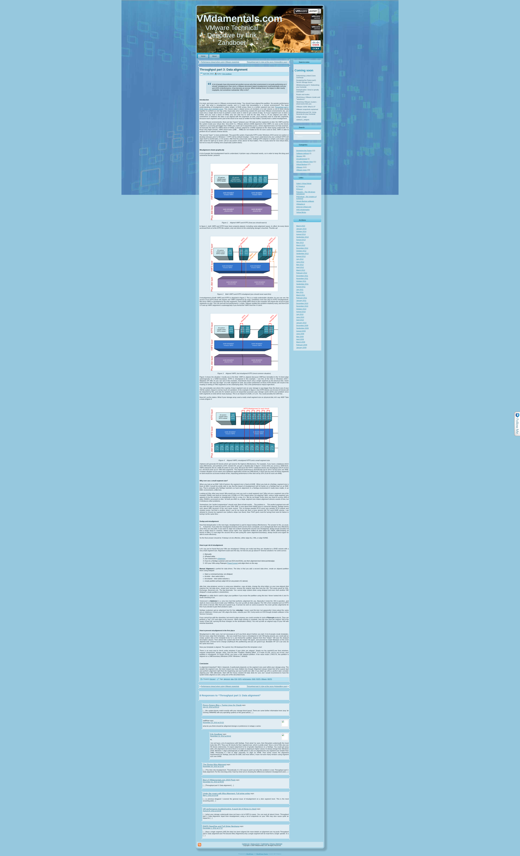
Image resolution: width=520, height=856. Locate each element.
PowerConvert (232, 563)
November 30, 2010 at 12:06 (213, 766)
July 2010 (299, 314)
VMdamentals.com (239, 18)
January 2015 (301, 229)
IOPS (240, 679)
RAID (253, 679)
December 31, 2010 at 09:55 (213, 782)
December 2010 (302, 303)
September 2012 (302, 254)
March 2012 (300, 270)
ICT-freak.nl (300, 186)
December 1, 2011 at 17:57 (213, 828)
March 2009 (300, 342)
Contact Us (245, 844)
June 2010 (300, 317)
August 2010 (301, 312)
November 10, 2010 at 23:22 (213, 723)
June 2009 (300, 334)
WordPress (249, 854)
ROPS (258, 679)
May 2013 (300, 243)
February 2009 (301, 345)
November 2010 (302, 306)
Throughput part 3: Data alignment (223, 69)
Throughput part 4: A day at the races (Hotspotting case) (267, 62)
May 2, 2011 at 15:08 (210, 795)
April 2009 (300, 339)
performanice (246, 679)
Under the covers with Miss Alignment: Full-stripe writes (226, 793)
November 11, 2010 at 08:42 (220, 736)
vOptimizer (221, 559)
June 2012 (300, 262)
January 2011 (301, 301)
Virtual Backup (301, 164)
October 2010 (301, 309)
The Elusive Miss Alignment (214, 764)
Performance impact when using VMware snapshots (220, 62)
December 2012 (302, 248)
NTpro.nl (299, 189)
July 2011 (299, 290)
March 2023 (300, 226)
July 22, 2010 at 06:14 (211, 707)
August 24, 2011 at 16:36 (212, 811)
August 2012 (301, 256)
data (232, 679)
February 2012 (301, 273)
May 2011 (299, 292)
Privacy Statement (276, 844)
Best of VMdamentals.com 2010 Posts (219, 780)
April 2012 (300, 267)
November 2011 (302, 278)
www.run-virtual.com (303, 207)
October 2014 (301, 231)
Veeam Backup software (305, 201)
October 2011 (301, 281)
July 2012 (299, 259)
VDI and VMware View (304, 162)
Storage (212, 679)
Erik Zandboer (227, 74)
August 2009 (301, 331)
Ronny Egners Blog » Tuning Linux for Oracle (222, 705)
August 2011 (301, 287)
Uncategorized (301, 159)
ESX (235, 679)
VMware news (301, 170)
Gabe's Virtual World (303, 184)
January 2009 (301, 348)
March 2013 (300, 245)
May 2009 (300, 337)
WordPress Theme (262, 854)
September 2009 (302, 328)
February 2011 (301, 298)
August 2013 (301, 240)
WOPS (269, 679)
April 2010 (300, 320)
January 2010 (301, 323)
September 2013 (302, 237)
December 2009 (302, 325)
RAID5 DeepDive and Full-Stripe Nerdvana (221, 826)
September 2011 (302, 284)
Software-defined (302, 153)
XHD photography (303, 210)
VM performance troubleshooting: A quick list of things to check (229, 809)
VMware (264, 679)
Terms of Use (255, 844)
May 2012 (300, 265)
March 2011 (300, 295)
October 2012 (301, 251)
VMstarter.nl (300, 204)
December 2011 (302, 276)
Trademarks (265, 844)
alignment (227, 679)
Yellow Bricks (301, 212)
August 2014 (301, 234)
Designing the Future (304, 151)
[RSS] (199, 844)
